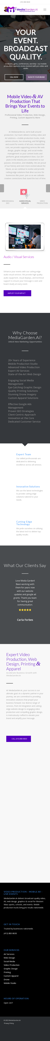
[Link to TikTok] (40, 1020)
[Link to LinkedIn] (44, 1020)
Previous (2, 46)
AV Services (9, 954)
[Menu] (44, 9)
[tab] (25, 197)
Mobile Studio (10, 983)
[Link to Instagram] (32, 1020)
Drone (6, 979)
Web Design (9, 957)
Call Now (14, 77)
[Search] (39, 9)
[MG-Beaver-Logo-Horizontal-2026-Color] (21, 9)
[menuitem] (39, 9)
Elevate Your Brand (36, 77)
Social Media (9, 961)
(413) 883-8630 (10, 933)
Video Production (11, 965)
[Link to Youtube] (36, 1020)
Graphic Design (11, 968)
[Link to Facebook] (28, 1020)
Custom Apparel (11, 975)
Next (47, 46)
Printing (7, 972)
